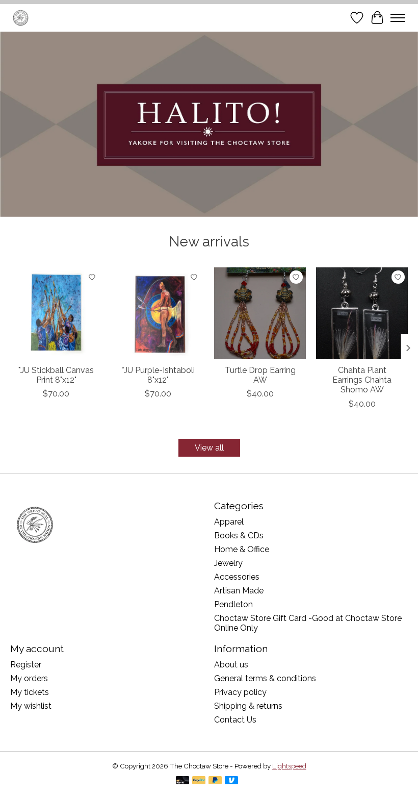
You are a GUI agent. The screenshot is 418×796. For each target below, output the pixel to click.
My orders (29, 678)
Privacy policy (240, 692)
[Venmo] (231, 781)
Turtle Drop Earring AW (260, 375)
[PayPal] (198, 781)
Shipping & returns (248, 706)
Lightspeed (289, 766)
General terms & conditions (265, 678)
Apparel (229, 522)
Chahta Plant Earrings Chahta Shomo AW (361, 379)
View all (209, 448)
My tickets (29, 692)
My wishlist (30, 706)
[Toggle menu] (397, 18)
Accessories (236, 577)
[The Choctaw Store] (20, 17)
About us (231, 664)
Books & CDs (239, 535)
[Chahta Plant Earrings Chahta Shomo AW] (362, 313)
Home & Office (241, 549)
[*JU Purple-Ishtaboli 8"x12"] (158, 313)
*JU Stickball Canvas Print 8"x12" (56, 375)
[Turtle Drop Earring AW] (260, 313)
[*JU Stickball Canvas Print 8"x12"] (56, 313)
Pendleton (233, 604)
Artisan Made (239, 590)
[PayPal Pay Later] (215, 781)
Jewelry (228, 563)
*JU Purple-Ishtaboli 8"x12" (158, 375)
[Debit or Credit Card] (182, 781)
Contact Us (235, 720)
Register (25, 664)
